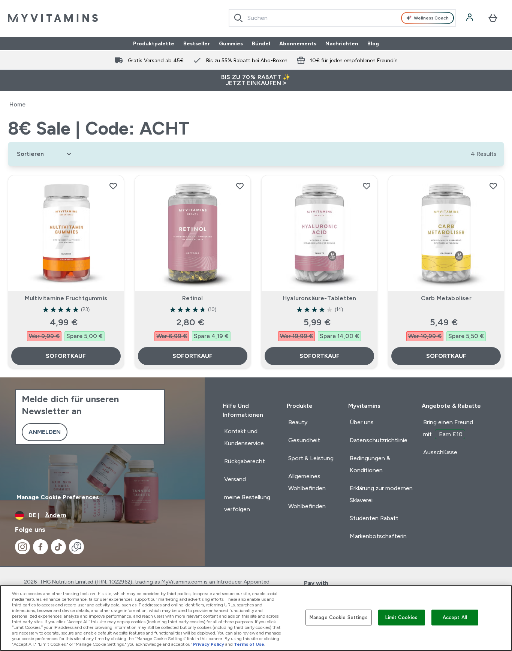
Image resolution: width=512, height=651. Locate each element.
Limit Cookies (401, 617)
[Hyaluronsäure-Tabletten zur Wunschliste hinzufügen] (366, 185)
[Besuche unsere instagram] (22, 546)
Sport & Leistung (311, 458)
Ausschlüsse (440, 452)
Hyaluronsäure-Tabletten (319, 298)
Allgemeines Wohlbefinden (307, 482)
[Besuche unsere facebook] (40, 546)
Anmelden (44, 432)
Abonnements (297, 43)
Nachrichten (341, 43)
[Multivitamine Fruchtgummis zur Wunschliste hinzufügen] (113, 185)
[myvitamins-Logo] (53, 18)
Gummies (231, 43)
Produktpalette (153, 43)
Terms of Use (249, 644)
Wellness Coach (431, 18)
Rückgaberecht (244, 461)
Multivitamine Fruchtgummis (66, 298)
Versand (235, 479)
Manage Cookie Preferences (57, 497)
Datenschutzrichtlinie (378, 440)
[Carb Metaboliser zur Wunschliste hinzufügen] (493, 185)
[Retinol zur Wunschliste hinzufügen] (239, 185)
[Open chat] (76, 546)
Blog (373, 43)
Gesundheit (304, 440)
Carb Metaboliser (446, 298)
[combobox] (343, 18)
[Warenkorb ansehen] (493, 18)
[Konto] (470, 18)
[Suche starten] (238, 18)
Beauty (297, 422)
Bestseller (196, 43)
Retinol (192, 298)
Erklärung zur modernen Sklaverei (381, 494)
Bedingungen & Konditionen (370, 464)
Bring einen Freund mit (448, 428)
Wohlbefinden (307, 506)
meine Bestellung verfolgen (247, 503)
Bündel (261, 43)
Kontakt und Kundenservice (244, 437)
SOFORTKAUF (66, 356)
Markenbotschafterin (378, 536)
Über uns (362, 422)
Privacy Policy (208, 644)
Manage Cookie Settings (339, 617)
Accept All (455, 617)
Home (17, 104)
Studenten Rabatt (374, 518)
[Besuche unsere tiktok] (58, 546)
